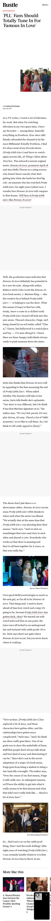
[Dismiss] (46, 894)
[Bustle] (10, 5)
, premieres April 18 (29, 165)
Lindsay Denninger (12, 106)
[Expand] (37, 894)
